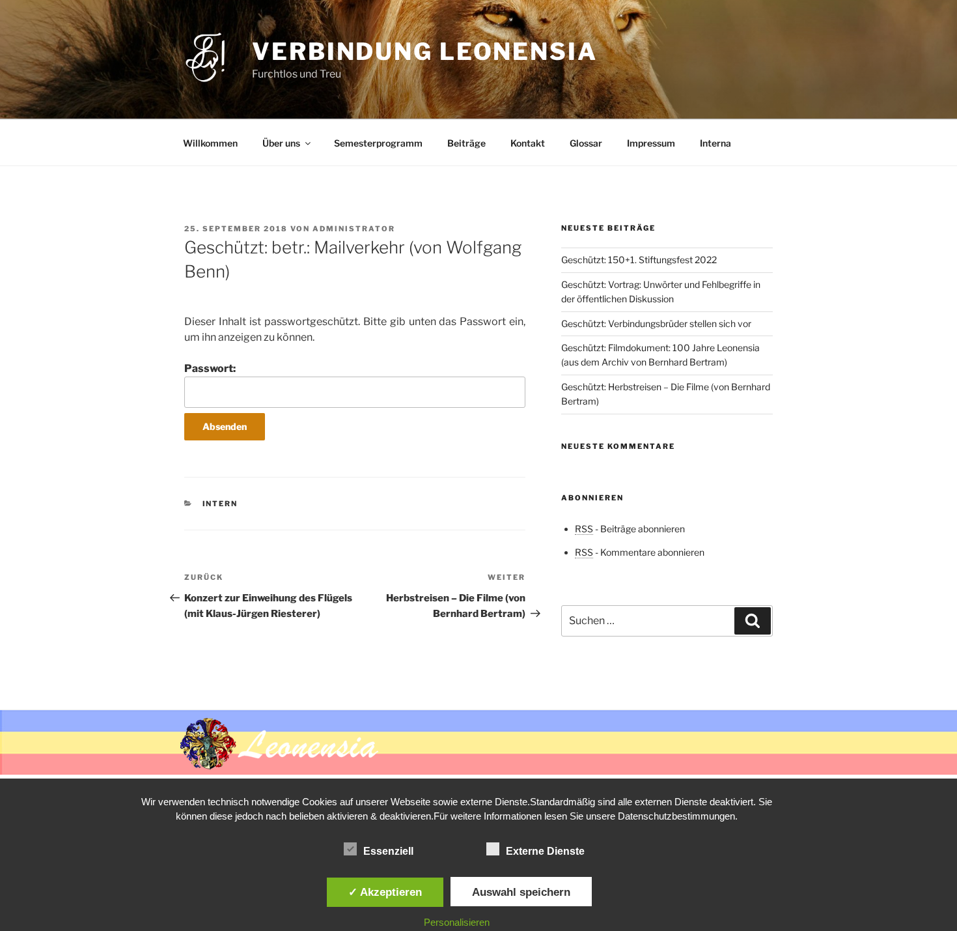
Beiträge (466, 143)
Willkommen (210, 143)
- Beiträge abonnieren (630, 528)
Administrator (353, 228)
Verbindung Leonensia (425, 51)
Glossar (586, 143)
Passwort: (210, 368)
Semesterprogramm (378, 143)
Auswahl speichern (521, 892)
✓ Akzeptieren (385, 892)
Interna (715, 143)
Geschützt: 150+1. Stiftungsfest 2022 (639, 259)
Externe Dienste (545, 851)
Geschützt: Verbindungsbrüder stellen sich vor (656, 323)
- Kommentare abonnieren (639, 552)
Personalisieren (457, 922)
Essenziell (388, 851)
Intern (220, 503)
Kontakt (527, 143)
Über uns (281, 143)
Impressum (651, 143)
